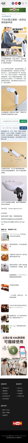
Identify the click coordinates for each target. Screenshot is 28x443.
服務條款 (5, 391)
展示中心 (20, 388)
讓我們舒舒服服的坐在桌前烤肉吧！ (12, 219)
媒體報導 (5, 415)
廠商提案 (20, 391)
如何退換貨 (5, 399)
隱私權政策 (5, 388)
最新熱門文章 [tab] (12, 229)
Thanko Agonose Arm (15, 208)
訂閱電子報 (20, 396)
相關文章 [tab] (4, 229)
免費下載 (23, 128)
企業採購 (20, 393)
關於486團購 (6, 412)
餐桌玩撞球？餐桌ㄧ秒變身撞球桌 (11, 216)
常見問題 (5, 393)
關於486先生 (6, 410)
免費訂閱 (23, 121)
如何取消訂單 (6, 396)
